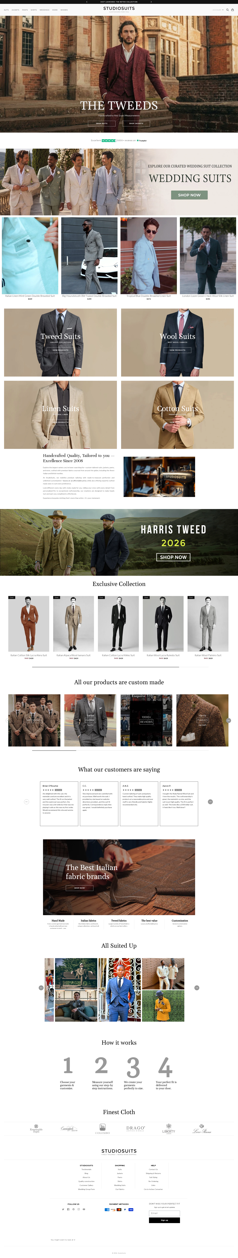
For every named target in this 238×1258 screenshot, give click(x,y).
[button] (227, 9)
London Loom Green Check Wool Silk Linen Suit (208, 295)
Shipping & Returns (153, 1173)
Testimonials (86, 1169)
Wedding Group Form (86, 1189)
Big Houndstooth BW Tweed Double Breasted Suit (89, 295)
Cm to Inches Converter (153, 1189)
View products (60, 350)
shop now (79, 888)
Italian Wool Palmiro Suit (208, 655)
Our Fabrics (119, 1189)
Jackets (120, 1173)
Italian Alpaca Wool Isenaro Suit (73, 655)
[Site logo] (119, 1152)
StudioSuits (122, 1253)
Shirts (120, 1181)
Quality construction (86, 1181)
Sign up (164, 1220)
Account (217, 10)
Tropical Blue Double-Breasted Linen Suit (149, 295)
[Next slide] (228, 720)
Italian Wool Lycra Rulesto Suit (163, 655)
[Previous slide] (8, 720)
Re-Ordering (153, 1181)
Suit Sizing (153, 1177)
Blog (86, 1173)
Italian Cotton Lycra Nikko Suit (118, 655)
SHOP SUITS (101, 123)
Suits (120, 1169)
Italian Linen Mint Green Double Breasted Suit (30, 295)
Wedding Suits (120, 1185)
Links (153, 1185)
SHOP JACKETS (136, 123)
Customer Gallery (86, 1185)
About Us (86, 1177)
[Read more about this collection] (36, 1129)
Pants (120, 1177)
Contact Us (153, 1169)
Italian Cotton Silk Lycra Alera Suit (29, 655)
